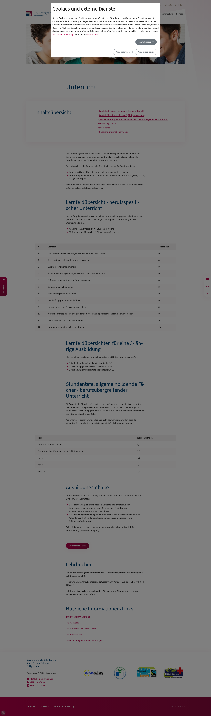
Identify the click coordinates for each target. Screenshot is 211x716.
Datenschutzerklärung (62, 34)
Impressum (92, 34)
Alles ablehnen (123, 52)
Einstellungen (145, 42)
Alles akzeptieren (146, 52)
